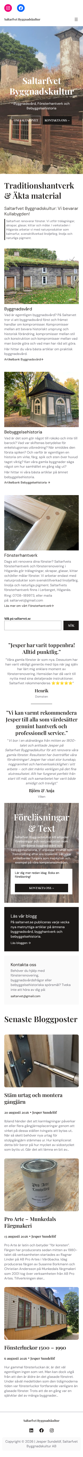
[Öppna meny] (76, 19)
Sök (71, 625)
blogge (21, 943)
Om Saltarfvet (26, 120)
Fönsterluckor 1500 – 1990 (35, 1347)
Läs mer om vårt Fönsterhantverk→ (29, 606)
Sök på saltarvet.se (17, 618)
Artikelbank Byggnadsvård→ (23, 359)
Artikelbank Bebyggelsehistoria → (27, 482)
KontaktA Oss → (57, 120)
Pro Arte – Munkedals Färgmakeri (30, 1222)
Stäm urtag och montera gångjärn (33, 1098)
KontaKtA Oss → (41, 888)
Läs (13, 943)
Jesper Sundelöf (44, 1112)
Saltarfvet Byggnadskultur (22, 19)
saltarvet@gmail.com (26, 600)
